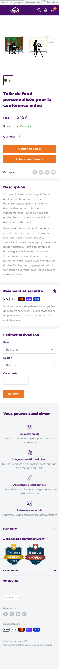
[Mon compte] (45, 10)
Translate (52, 2)
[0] (52, 10)
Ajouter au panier (29, 148)
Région (7, 357)
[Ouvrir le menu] (5, 10)
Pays (6, 342)
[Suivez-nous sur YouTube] (18, 614)
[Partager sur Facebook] (34, 172)
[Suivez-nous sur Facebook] (5, 614)
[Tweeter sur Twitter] (47, 172)
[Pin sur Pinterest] (41, 172)
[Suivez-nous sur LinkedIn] (24, 614)
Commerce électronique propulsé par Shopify (27, 645)
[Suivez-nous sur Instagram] (12, 614)
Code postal (10, 373)
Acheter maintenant (29, 159)
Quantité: (9, 136)
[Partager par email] (53, 172)
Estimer (13, 393)
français (9, 597)
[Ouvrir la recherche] (39, 10)
